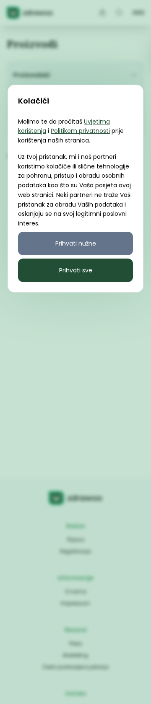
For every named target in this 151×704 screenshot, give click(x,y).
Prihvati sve (75, 270)
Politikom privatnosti (80, 131)
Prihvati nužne (75, 243)
